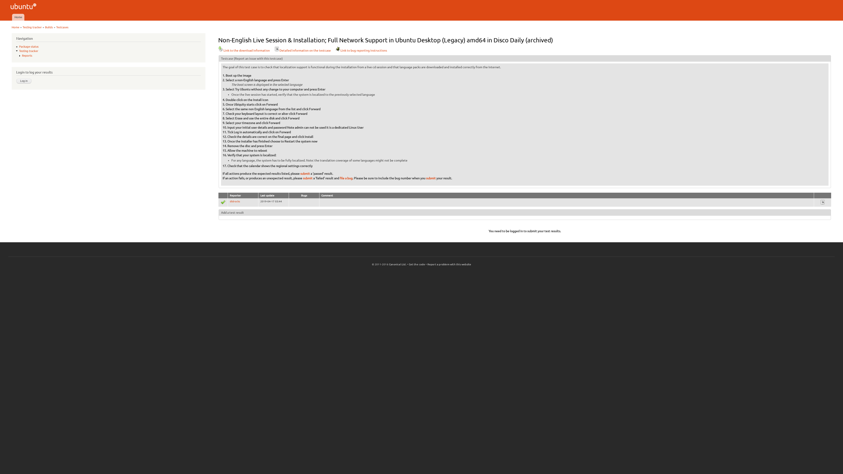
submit (305, 173)
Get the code (417, 264)
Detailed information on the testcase (305, 50)
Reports (27, 55)
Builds (49, 27)
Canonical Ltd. (397, 264)
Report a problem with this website (449, 264)
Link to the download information (246, 50)
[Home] (24, 7)
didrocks (235, 201)
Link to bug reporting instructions (363, 50)
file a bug (346, 178)
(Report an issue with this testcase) (258, 58)
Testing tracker (32, 27)
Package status (29, 46)
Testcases (62, 27)
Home (18, 17)
